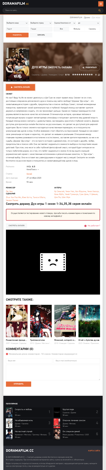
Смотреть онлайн (22, 87)
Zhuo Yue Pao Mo (13, 197)
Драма (87, 18)
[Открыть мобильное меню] (100, 3)
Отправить (18, 384)
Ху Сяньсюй (59, 191)
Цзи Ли (57, 197)
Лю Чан (9, 191)
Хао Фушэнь (80, 191)
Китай (29, 174)
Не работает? (94, 226)
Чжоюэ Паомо (12, 200)
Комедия (53, 75)
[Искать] (99, 10)
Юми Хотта (27, 197)
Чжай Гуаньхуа (71, 194)
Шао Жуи (66, 197)
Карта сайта (94, 451)
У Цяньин (94, 194)
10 (92, 74)
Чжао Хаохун (93, 191)
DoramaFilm (16, 4)
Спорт (61, 75)
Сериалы (35, 75)
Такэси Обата (39, 197)
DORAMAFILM (76, 18)
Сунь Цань (83, 194)
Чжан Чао (69, 191)
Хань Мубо (59, 194)
